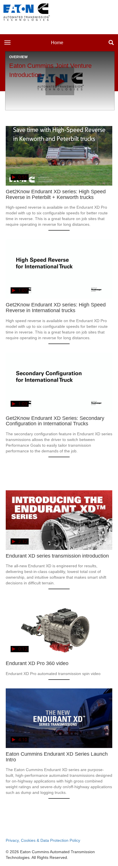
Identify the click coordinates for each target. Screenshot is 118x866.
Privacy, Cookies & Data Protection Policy (43, 840)
